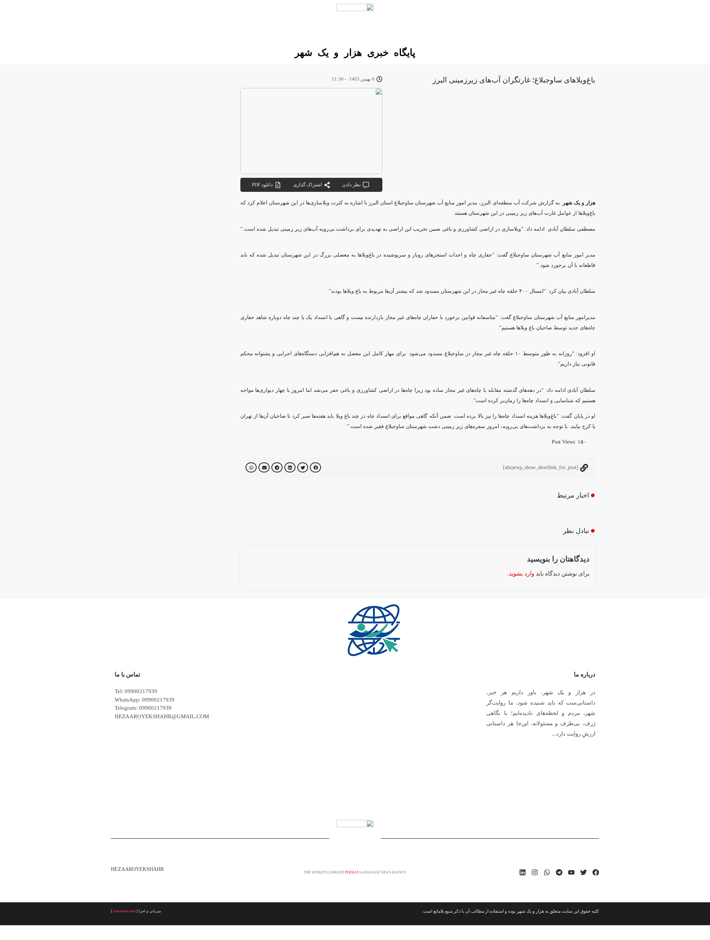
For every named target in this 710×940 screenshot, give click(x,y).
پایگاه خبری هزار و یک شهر (355, 52)
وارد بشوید (521, 573)
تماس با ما (127, 674)
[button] (315, 467)
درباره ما (584, 674)
